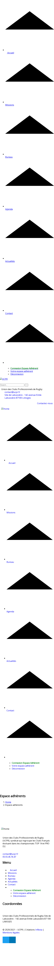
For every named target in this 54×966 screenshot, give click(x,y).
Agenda (11, 878)
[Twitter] (6, 940)
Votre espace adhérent (21, 371)
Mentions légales (11, 932)
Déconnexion (16, 374)
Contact (11, 884)
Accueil (13, 870)
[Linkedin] (12, 940)
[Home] (5, 408)
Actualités (12, 881)
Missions (12, 873)
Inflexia (38, 929)
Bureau (11, 875)
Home (8, 802)
